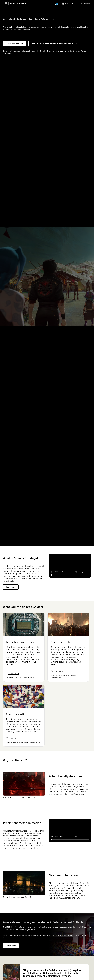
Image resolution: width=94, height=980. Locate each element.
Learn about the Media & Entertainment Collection (54, 43)
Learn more (13, 673)
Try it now (10, 587)
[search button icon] (72, 3)
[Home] (17, 3)
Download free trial (15, 43)
